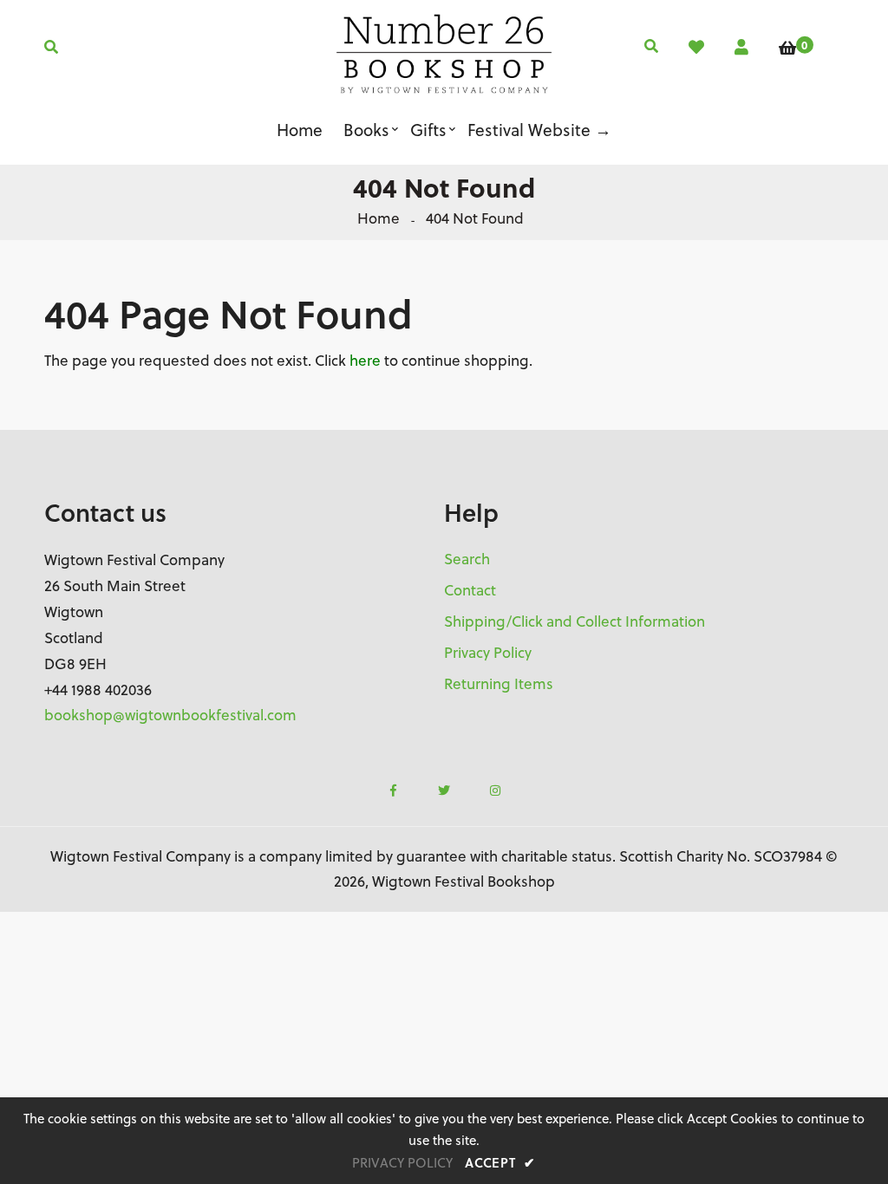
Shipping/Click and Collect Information (574, 621)
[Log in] (741, 47)
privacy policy (402, 1163)
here (365, 360)
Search (467, 559)
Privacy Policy (488, 652)
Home (378, 218)
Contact (470, 590)
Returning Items (498, 683)
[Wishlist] (696, 47)
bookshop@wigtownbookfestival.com (170, 715)
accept (500, 1162)
